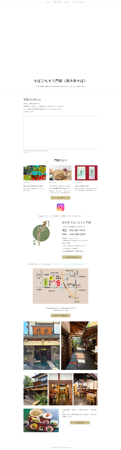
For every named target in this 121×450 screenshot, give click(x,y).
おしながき (47, 2)
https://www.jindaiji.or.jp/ (79, 264)
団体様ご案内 (79, 422)
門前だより (67, 2)
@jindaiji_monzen (48, 216)
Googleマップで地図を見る (60, 315)
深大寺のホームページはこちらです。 (63, 264)
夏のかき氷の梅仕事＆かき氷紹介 (33, 186)
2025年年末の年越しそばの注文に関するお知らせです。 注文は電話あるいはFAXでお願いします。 (86, 189)
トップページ (39, 2)
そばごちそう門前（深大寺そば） (60, 80)
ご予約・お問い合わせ (72, 257)
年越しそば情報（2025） (82, 186)
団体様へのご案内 (57, 2)
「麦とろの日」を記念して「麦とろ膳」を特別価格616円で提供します (59, 187)
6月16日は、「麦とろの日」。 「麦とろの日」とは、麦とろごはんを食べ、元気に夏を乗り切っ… (60, 191)
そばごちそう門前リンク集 (79, 2)
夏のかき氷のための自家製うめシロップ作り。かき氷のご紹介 (34, 189)
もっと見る (60, 198)
